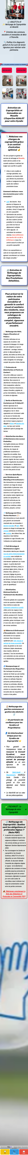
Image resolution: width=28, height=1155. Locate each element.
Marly (17, 526)
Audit (7, 202)
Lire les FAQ (21, 70)
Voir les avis (6, 70)
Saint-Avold (18, 772)
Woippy (12, 423)
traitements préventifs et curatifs (13, 607)
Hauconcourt (10, 775)
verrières (8, 533)
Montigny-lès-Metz (8, 526)
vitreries (5, 531)
